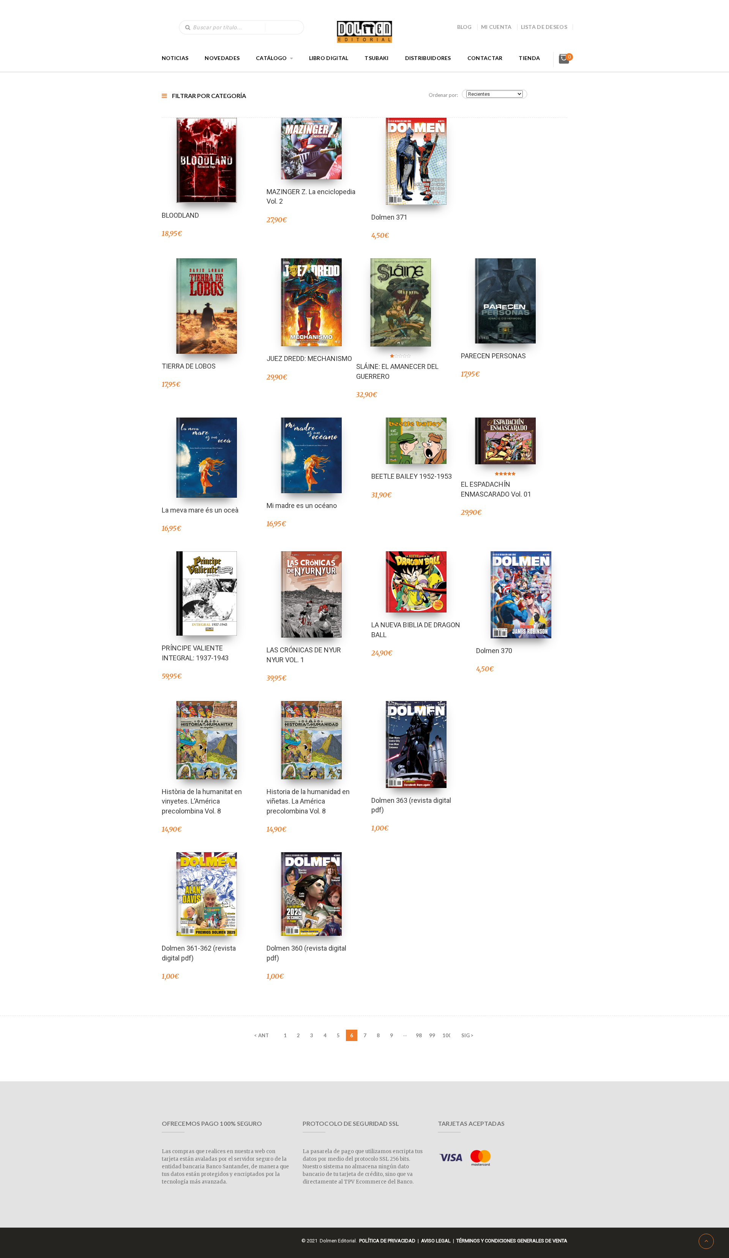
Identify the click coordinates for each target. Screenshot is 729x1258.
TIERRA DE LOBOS (189, 366)
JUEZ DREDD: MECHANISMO (309, 358)
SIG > (467, 1035)
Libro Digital (329, 58)
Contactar (485, 58)
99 (432, 1035)
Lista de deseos (544, 27)
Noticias (175, 58)
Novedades (222, 58)
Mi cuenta (496, 27)
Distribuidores (428, 58)
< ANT (261, 1035)
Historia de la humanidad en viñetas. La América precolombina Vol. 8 (308, 801)
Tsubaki (376, 58)
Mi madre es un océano (302, 506)
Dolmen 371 (389, 217)
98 (419, 1035)
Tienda (529, 58)
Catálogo (271, 58)
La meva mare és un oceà (200, 510)
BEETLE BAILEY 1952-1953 (411, 476)
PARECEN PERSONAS (493, 356)
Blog (464, 27)
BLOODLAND (180, 215)
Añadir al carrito (311, 138)
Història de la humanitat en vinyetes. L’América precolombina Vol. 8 (202, 801)
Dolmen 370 (494, 651)
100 (446, 1035)
